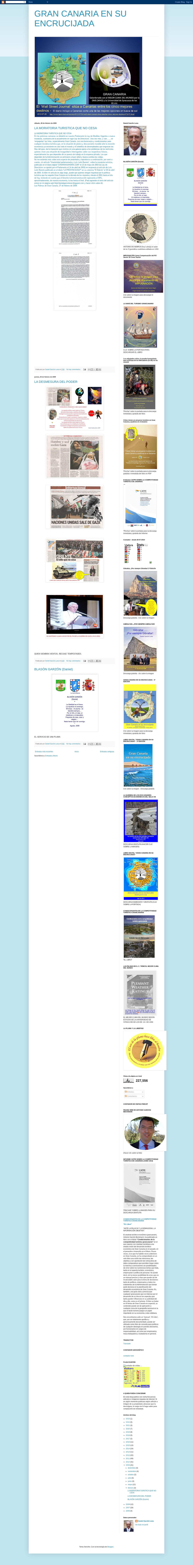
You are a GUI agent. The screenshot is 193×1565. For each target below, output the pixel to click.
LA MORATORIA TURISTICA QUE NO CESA (65, 128)
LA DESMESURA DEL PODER (55, 382)
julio (130, 1478)
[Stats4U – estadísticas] (136, 562)
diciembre (132, 1468)
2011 (128, 1458)
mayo (130, 1484)
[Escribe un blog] (91, 369)
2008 (128, 1504)
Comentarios (132, 1096)
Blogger (110, 1547)
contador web (128, 1356)
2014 (128, 1449)
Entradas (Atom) (51, 756)
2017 (128, 1439)
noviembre (132, 1471)
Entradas (130, 1092)
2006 (128, 1511)
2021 (128, 1425)
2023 (128, 1419)
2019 (128, 1432)
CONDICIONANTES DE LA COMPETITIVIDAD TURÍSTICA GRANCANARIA (139, 1220)
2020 (128, 1429)
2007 (128, 1508)
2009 (128, 1465)
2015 (128, 1445)
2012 (128, 1455)
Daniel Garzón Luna (146, 1521)
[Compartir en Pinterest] (99, 369)
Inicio (77, 752)
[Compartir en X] (94, 369)
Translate (127, 1344)
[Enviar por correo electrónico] (89, 369)
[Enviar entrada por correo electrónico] (84, 369)
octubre (131, 1475)
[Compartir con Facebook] (97, 369)
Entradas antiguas (107, 752)
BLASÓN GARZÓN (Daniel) (53, 669)
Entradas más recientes (44, 752)
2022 (128, 1422)
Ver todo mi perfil (141, 1525)
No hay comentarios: (73, 369)
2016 (128, 1442)
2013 (128, 1452)
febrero (131, 1488)
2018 (128, 1435)
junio (130, 1481)
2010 (128, 1462)
